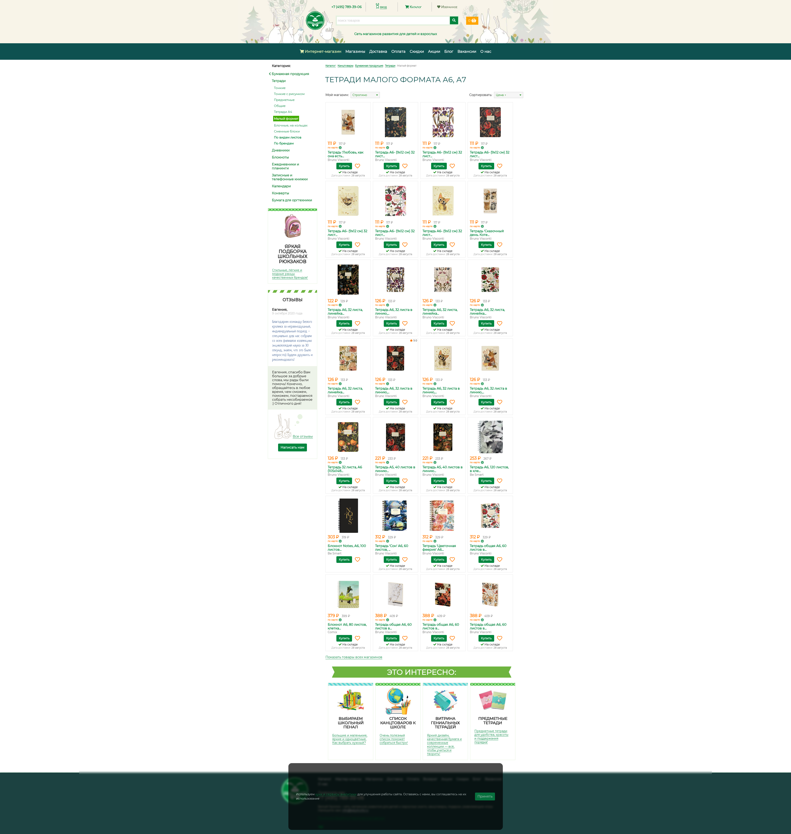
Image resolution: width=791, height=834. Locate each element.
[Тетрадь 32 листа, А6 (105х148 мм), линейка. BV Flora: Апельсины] (348, 437)
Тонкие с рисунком (289, 94)
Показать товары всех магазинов (353, 657)
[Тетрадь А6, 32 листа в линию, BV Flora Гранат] (395, 358)
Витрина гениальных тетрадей (445, 722)
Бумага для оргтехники (292, 200)
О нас (485, 51)
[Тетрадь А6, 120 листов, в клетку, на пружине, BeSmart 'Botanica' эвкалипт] (490, 437)
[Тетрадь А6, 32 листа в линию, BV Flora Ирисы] (395, 279)
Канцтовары (345, 65)
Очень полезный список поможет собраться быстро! (394, 739)
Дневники (281, 150)
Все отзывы (303, 436)
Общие (280, 106)
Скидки (417, 51)
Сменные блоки (287, 131)
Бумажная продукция (290, 74)
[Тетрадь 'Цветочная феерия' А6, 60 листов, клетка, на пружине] (442, 515)
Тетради (279, 81)
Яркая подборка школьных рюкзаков (292, 254)
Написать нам (292, 447)
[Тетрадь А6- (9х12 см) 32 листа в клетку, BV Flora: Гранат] (490, 122)
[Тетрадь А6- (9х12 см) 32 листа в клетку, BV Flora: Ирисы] (442, 122)
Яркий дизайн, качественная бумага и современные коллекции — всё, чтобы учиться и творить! (444, 744)
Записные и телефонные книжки (290, 177)
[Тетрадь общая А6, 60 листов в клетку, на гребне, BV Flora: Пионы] (490, 515)
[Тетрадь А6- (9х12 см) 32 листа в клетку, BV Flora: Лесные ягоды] (395, 122)
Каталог (415, 7)
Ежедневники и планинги (285, 166)
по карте (333, 147)
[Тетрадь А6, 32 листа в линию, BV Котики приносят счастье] (442, 358)
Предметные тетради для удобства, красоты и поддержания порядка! (491, 736)
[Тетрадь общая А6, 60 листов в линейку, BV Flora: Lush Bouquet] (442, 594)
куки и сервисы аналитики (336, 794)
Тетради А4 (283, 112)
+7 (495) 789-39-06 (346, 7)
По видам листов (287, 137)
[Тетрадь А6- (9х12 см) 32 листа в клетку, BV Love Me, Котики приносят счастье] (348, 201)
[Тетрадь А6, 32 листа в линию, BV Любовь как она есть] (490, 358)
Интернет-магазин (322, 51)
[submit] (454, 20)
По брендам (284, 143)
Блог (448, 51)
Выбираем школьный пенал (351, 722)
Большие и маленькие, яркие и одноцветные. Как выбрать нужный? (349, 739)
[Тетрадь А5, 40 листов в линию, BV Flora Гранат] (395, 437)
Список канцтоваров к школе (398, 722)
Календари (281, 186)
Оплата (398, 51)
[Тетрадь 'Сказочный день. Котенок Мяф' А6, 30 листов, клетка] (490, 201)
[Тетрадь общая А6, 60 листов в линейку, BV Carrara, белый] (395, 594)
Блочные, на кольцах (291, 125)
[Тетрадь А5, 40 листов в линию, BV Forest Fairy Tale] (442, 437)
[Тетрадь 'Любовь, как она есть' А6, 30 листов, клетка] (348, 122)
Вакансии (467, 51)
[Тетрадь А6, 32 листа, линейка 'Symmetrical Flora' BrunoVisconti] (442, 279)
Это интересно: (421, 672)
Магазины (355, 51)
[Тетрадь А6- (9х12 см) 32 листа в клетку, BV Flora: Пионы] (395, 201)
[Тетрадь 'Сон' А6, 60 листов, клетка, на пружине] (395, 515)
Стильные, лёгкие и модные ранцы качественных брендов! (290, 273)
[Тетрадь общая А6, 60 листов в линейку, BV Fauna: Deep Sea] (490, 594)
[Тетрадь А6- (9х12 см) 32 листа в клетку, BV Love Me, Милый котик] (442, 201)
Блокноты (280, 157)
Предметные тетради (492, 720)
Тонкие (280, 88)
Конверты (280, 193)
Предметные (284, 100)
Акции (434, 51)
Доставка (378, 51)
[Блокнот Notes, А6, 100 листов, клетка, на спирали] (348, 515)
